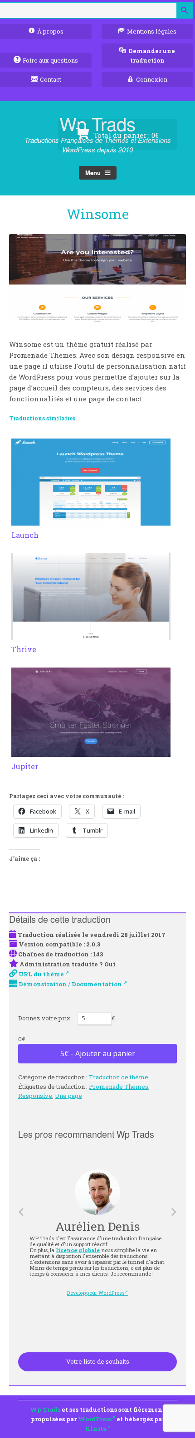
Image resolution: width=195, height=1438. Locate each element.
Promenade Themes (118, 1086)
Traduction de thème (118, 1077)
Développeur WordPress (96, 1293)
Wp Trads (45, 1409)
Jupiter (24, 766)
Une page (68, 1096)
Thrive (23, 649)
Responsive (35, 1096)
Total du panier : (125, 135)
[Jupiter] (91, 751)
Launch (25, 535)
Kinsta (96, 1428)
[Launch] (91, 520)
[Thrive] (91, 634)
